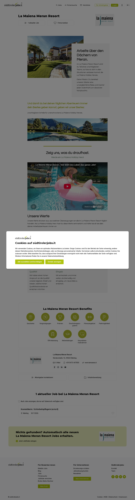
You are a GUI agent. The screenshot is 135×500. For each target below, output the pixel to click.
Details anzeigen (54, 262)
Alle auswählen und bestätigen (30, 262)
